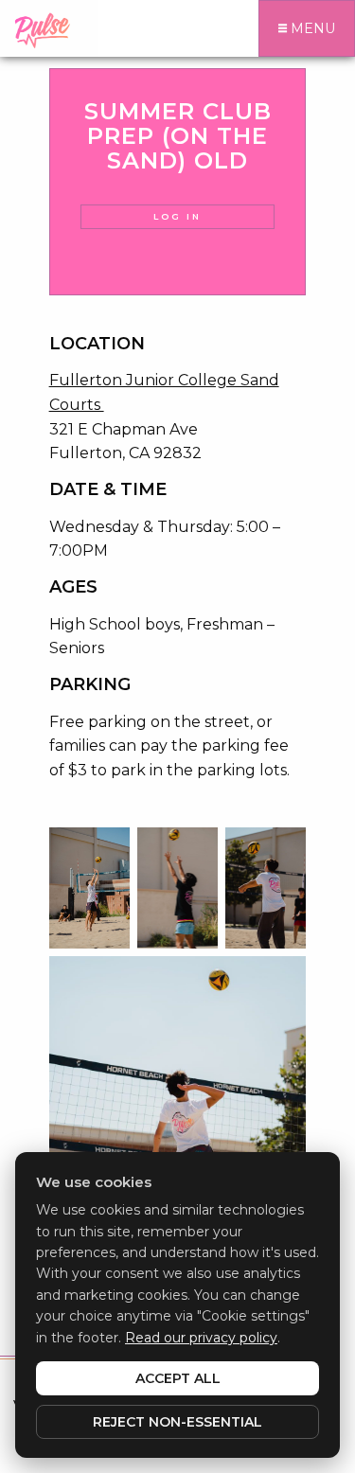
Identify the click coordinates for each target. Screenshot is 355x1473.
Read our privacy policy (201, 1337)
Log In (177, 216)
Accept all (178, 1378)
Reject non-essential (177, 1421)
